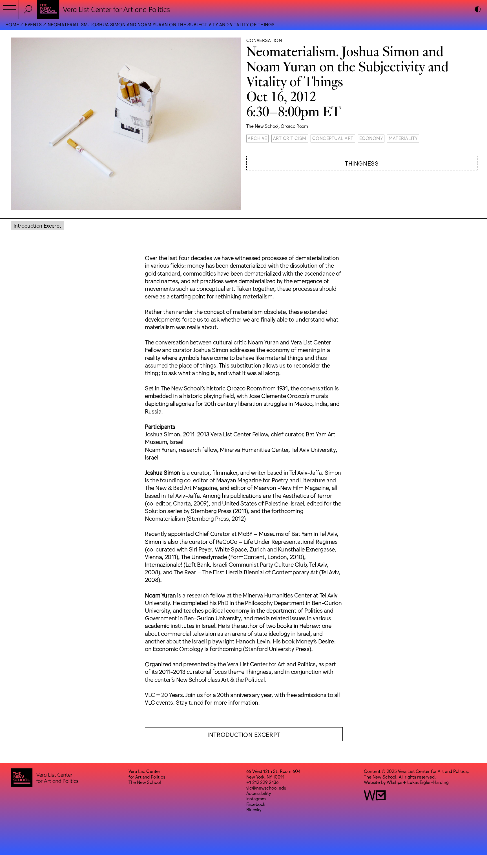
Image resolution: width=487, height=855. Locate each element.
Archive (257, 138)
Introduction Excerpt (37, 225)
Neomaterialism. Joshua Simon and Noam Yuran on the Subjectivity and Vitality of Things (161, 24)
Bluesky (254, 809)
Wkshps (394, 782)
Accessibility (258, 793)
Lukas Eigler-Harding (428, 782)
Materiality (403, 138)
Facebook (255, 804)
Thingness (362, 162)
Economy (371, 138)
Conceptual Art (332, 138)
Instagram (256, 798)
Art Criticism (289, 138)
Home (12, 24)
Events (33, 24)
